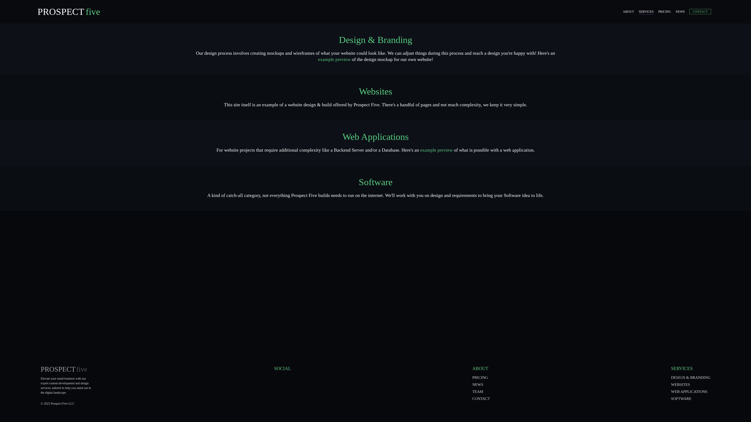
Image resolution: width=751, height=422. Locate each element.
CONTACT (481, 398)
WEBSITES (680, 384)
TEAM (477, 391)
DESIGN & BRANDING (690, 377)
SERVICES (682, 368)
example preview (334, 59)
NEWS (477, 384)
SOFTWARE (681, 398)
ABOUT (480, 368)
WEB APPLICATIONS (689, 391)
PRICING (480, 377)
